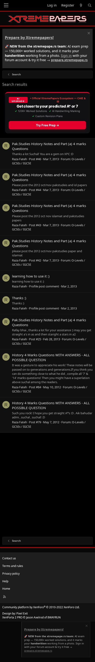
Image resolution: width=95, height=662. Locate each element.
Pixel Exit (22, 613)
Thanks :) (19, 298)
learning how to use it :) (31, 276)
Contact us (9, 558)
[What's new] (81, 5)
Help (5, 581)
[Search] (89, 5)
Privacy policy (11, 574)
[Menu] (6, 5)
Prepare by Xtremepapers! (29, 37)
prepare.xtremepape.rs (69, 60)
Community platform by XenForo (41, 607)
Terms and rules (12, 566)
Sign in (66, 55)
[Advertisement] (47, 484)
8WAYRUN (54, 617)
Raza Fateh (19, 159)
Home (6, 589)
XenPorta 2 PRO (12, 617)
